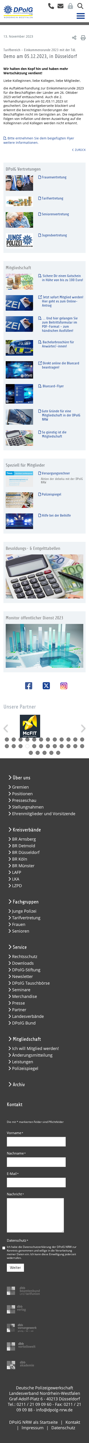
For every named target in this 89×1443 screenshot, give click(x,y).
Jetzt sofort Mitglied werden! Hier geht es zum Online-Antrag (62, 301)
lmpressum (33, 1427)
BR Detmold (23, 845)
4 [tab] (27, 739)
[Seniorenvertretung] (19, 220)
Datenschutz (17, 1240)
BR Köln (19, 859)
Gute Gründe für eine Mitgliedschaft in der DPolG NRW (60, 415)
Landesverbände (28, 1016)
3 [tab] (20, 739)
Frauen (18, 924)
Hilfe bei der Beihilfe (56, 515)
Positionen (22, 793)
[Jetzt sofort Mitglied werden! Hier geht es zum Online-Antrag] (19, 303)
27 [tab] (44, 753)
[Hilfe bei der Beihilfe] (19, 521)
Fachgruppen (26, 901)
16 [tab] (27, 746)
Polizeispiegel (51, 494)
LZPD (17, 885)
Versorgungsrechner (55, 473)
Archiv (19, 1084)
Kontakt (72, 1422)
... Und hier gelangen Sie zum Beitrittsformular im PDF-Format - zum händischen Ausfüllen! (60, 324)
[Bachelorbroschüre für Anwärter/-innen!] (19, 347)
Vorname (15, 1132)
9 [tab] (62, 739)
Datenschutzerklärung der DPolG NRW (47, 1247)
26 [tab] (38, 753)
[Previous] (6, 728)
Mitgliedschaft (27, 1039)
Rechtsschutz (24, 956)
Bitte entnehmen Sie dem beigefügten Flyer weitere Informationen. (38, 140)
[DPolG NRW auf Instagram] (62, 686)
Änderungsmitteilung (32, 1055)
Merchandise (24, 996)
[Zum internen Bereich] (69, 7)
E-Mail (13, 1173)
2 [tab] (14, 739)
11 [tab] (75, 739)
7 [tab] (48, 739)
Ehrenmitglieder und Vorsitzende (43, 813)
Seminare (21, 989)
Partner (19, 1009)
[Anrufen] (49, 7)
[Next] (83, 728)
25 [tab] (31, 753)
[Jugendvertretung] (19, 240)
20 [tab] (55, 746)
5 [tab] (34, 739)
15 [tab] (20, 746)
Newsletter (22, 976)
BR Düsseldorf (25, 852)
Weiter (15, 1268)
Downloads (23, 963)
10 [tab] (68, 739)
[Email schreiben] (59, 7)
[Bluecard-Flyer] (19, 393)
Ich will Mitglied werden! (35, 1048)
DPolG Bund (24, 1023)
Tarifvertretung (52, 198)
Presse (18, 1003)
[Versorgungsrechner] (19, 479)
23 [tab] (75, 746)
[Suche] (78, 7)
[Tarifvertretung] (19, 201)
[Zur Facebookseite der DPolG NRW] (27, 685)
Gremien (20, 787)
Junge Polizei (24, 911)
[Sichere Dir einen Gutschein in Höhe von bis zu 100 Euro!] (19, 281)
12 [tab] (82, 739)
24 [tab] (82, 746)
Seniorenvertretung (55, 214)
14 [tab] (14, 746)
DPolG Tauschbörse (31, 983)
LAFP (16, 872)
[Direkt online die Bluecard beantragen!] (19, 369)
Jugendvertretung (54, 235)
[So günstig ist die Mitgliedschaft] (19, 438)
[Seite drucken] (82, 37)
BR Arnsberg (24, 839)
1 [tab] (7, 739)
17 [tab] (34, 746)
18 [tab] (41, 746)
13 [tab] (7, 746)
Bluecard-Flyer (53, 386)
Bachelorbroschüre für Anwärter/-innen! (58, 344)
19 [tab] (48, 746)
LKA (15, 879)
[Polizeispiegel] (19, 500)
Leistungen (22, 1061)
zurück (80, 150)
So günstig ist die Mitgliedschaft (53, 434)
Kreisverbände (27, 829)
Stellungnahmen (28, 807)
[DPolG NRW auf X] (44, 685)
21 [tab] (62, 746)
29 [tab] (58, 753)
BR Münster (23, 865)
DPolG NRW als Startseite (33, 1422)
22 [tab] (68, 746)
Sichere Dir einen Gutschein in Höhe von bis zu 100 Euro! (62, 278)
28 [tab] (51, 753)
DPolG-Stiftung (26, 969)
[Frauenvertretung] (19, 183)
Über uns (21, 777)
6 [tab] (41, 739)
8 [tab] (55, 739)
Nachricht (15, 1194)
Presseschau (24, 800)
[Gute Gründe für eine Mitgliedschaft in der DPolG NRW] (19, 416)
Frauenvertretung (53, 177)
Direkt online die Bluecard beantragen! (60, 365)
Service (20, 947)
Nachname (16, 1153)
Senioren (20, 931)
